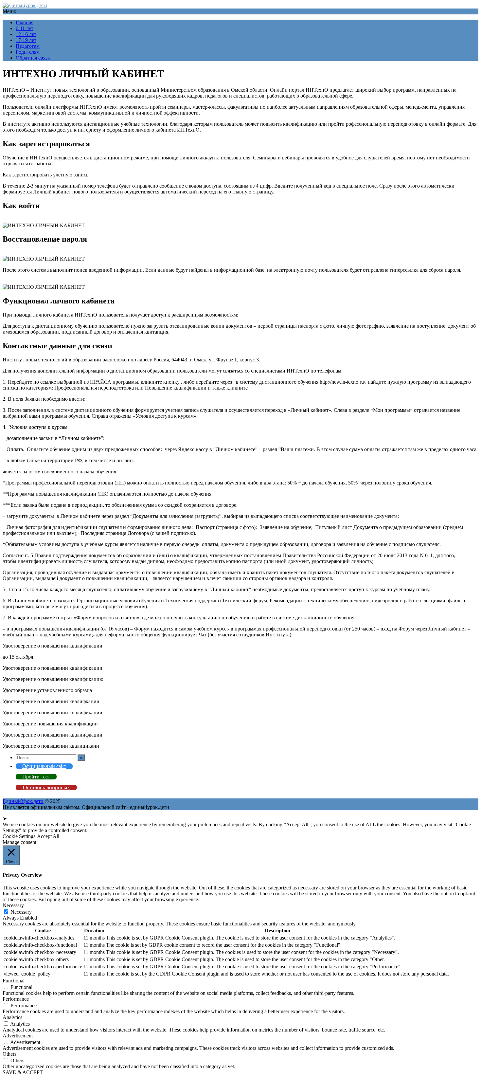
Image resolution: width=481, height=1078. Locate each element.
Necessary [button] (13, 905)
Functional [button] (14, 980)
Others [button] (9, 1054)
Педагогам (28, 46)
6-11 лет (24, 28)
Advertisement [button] (18, 1035)
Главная (24, 22)
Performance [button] (16, 999)
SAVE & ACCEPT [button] (23, 1072)
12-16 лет (26, 34)
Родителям (28, 52)
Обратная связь (33, 58)
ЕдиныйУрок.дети (23, 801)
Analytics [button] (12, 1017)
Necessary (21, 912)
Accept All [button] (48, 836)
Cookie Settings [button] (19, 836)
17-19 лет (26, 40)
